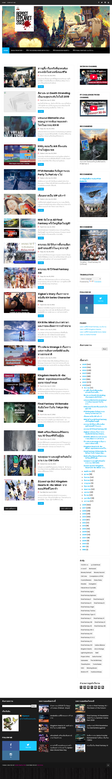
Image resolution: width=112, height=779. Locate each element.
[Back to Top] (108, 765)
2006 (84, 541)
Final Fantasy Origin (87, 607)
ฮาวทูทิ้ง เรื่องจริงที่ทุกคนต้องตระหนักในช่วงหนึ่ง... (93, 391)
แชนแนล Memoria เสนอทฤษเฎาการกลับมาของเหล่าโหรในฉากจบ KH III (52, 121)
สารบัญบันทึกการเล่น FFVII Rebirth (90, 179)
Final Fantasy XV (86, 641)
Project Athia (85, 656)
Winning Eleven (92, 668)
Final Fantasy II (86, 599)
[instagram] (105, 2)
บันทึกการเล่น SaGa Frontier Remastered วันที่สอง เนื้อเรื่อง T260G (98, 737)
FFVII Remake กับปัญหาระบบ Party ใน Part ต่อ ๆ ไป (94, 412)
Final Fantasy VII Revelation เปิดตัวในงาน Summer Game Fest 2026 (97, 718)
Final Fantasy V (86, 618)
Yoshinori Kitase (96, 672)
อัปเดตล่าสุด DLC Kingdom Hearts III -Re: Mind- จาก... (95, 467)
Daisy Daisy (98, 580)
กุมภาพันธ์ (87, 498)
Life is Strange (99, 649)
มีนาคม (86, 495)
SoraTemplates (20, 765)
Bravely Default (86, 572)
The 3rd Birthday (96, 660)
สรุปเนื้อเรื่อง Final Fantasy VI (97, 745)
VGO (82, 668)
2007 (84, 538)
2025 (84, 367)
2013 (84, 520)
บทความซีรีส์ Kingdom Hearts (90, 329)
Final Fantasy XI (100, 622)
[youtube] (108, 2)
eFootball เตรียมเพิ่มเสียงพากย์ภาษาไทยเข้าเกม (61, 736)
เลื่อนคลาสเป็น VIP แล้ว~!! (52, 195)
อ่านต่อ (41, 86)
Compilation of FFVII (96, 576)
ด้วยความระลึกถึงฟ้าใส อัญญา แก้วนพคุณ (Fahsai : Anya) (60, 707)
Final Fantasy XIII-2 (87, 630)
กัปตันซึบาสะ (84, 565)
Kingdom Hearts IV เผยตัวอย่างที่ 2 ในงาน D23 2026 (61, 726)
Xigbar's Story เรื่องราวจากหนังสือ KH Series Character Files (54, 297)
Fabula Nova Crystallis (88, 588)
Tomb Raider (97, 664)
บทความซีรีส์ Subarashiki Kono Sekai (93, 332)
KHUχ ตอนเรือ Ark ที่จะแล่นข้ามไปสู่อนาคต (95, 408)
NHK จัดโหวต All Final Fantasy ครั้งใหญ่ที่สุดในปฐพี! (95, 420)
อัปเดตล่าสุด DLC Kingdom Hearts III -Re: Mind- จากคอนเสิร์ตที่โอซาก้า (52, 485)
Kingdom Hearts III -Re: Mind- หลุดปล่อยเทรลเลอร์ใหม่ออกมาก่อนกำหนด (54, 379)
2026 (84, 364)
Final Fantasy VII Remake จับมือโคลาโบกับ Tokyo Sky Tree (53, 407)
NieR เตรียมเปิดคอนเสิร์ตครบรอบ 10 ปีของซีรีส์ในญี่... (95, 457)
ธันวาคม (87, 388)
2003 (84, 544)
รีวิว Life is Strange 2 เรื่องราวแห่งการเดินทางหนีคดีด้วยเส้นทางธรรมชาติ (54, 350)
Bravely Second (99, 572)
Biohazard (92, 569)
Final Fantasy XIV (86, 634)
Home (4, 2)
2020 (84, 382)
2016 (84, 511)
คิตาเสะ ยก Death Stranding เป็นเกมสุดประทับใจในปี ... (94, 396)
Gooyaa (40, 765)
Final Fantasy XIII (99, 626)
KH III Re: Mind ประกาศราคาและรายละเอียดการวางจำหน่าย (95, 438)
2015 (84, 514)
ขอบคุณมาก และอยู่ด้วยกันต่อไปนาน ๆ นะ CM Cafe (94, 462)
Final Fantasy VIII (86, 622)
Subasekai (84, 660)
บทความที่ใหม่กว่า (10, 509)
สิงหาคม (87, 480)
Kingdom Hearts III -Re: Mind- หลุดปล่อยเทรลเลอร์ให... (95, 447)
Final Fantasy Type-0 (88, 614)
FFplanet (25, 716)
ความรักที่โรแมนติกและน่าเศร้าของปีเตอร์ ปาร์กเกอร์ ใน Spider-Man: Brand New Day (61, 747)
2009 (84, 532)
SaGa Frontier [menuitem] (16, 50)
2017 (84, 508)
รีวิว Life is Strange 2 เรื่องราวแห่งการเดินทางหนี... (95, 442)
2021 (84, 379)
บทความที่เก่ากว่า (66, 509)
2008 (84, 535)
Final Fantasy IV (86, 603)
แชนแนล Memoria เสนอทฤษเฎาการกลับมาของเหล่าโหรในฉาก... (95, 402)
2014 (84, 517)
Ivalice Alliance (100, 645)
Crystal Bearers (86, 580)
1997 (84, 546)
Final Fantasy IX (99, 603)
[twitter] (101, 2)
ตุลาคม (86, 474)
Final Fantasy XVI (86, 645)
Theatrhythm (85, 664)
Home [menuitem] (6, 50)
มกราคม (87, 501)
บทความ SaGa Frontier (88, 334)
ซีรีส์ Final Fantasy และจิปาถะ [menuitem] (83, 50)
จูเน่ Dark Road (95, 565)
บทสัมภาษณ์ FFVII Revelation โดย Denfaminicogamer (97, 726)
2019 (84, 385)
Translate (97, 282)
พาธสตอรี (83, 569)
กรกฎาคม (87, 483)
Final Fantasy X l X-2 (87, 637)
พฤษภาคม (87, 489)
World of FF (84, 672)
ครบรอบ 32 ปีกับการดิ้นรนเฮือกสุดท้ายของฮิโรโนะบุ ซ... (94, 425)
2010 (84, 529)
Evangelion (92, 584)
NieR (96, 653)
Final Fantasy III (99, 599)
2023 (84, 373)
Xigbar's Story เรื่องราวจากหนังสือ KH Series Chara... (94, 433)
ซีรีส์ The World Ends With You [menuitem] (37, 50)
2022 (84, 376)
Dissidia (83, 584)
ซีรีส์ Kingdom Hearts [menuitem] (61, 50)
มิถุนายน (87, 486)
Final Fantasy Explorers (88, 595)
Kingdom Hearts (86, 649)
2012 (84, 523)
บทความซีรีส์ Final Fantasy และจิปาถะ (93, 327)
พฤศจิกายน (88, 471)
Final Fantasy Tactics (88, 611)
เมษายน (87, 492)
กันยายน (87, 477)
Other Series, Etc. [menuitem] (10, 56)
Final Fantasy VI (99, 618)
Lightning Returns (87, 653)
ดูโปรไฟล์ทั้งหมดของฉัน (28, 719)
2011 (84, 526)
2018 (84, 505)
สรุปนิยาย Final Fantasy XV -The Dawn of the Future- (97, 707)
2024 (84, 370)
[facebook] (99, 2)
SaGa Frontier (96, 656)
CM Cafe (84, 576)
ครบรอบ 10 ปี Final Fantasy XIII (95, 429)
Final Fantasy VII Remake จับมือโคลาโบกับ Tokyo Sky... (95, 452)
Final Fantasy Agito (87, 591)
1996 (84, 550)
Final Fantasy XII (86, 626)
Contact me (11, 2)
